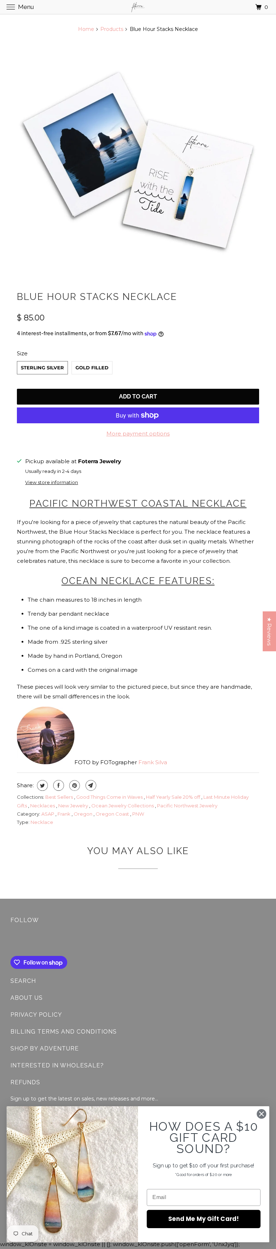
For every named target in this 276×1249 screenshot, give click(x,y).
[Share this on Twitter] (41, 785)
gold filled (92, 367)
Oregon (83, 814)
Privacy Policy (36, 1014)
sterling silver (42, 367)
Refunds (25, 1082)
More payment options (138, 433)
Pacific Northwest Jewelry (187, 805)
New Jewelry (73, 805)
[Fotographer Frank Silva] (45, 762)
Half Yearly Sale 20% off (173, 797)
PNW (138, 814)
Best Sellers (59, 797)
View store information (51, 482)
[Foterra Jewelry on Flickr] (11, 941)
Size (22, 353)
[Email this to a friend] (90, 785)
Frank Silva (152, 762)
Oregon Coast (113, 814)
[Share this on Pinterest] (74, 785)
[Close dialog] (262, 1114)
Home (86, 29)
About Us (26, 997)
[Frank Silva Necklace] (138, 160)
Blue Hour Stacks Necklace (97, 296)
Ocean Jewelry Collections (123, 805)
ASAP (48, 814)
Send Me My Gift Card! (203, 1218)
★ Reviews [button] (269, 631)
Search (23, 980)
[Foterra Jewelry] (138, 7)
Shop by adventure (44, 1048)
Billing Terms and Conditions (63, 1031)
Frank (65, 814)
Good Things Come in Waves (110, 797)
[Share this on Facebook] (57, 785)
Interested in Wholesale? (57, 1065)
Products (111, 29)
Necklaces (43, 805)
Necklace (42, 822)
